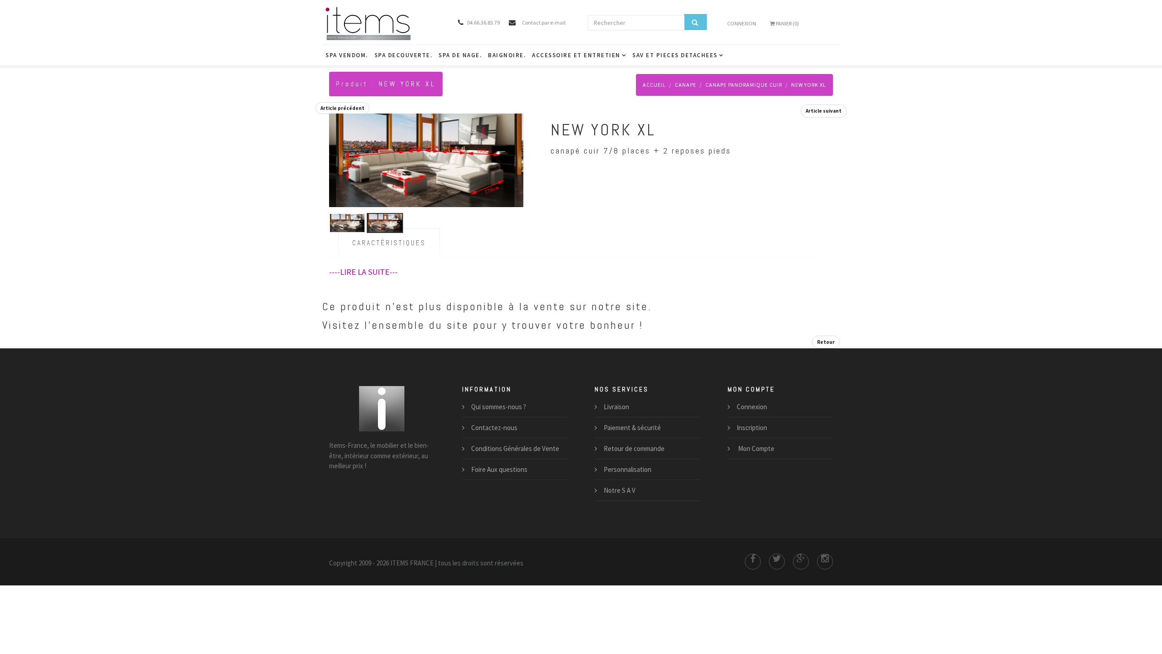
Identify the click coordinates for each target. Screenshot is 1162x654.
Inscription (752, 427)
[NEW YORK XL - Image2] (418, 158)
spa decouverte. (403, 55)
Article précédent (342, 108)
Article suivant (824, 111)
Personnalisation (627, 469)
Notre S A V (619, 490)
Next (514, 149)
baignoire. (507, 55)
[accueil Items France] (382, 23)
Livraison (616, 406)
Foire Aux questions (499, 469)
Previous (338, 149)
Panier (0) (787, 23)
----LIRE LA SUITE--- (363, 272)
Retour (826, 342)
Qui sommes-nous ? (498, 406)
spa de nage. (460, 55)
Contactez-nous (494, 427)
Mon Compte (755, 448)
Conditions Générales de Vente (515, 448)
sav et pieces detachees (675, 55)
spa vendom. (346, 55)
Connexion (741, 23)
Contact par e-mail (544, 22)
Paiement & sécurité (632, 427)
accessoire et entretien (576, 55)
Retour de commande (634, 448)
